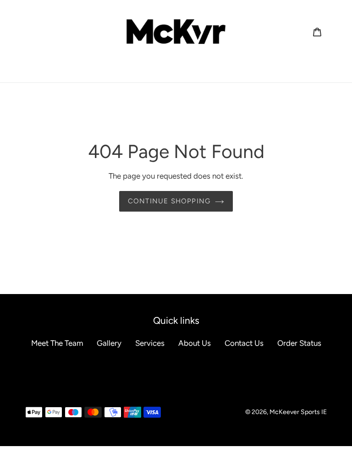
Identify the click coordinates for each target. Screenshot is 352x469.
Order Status (299, 343)
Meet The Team (57, 343)
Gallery (109, 343)
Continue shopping (169, 201)
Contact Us (244, 343)
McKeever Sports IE (298, 412)
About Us (194, 343)
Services (150, 343)
